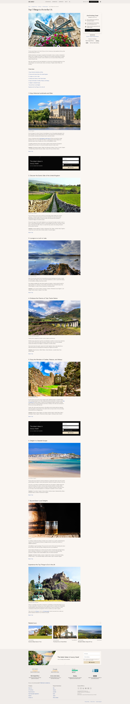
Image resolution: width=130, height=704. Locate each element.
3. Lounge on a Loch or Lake (33, 76)
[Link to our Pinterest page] (88, 688)
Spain (54, 693)
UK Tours (39, 6)
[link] (40, 635)
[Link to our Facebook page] (78, 688)
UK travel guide (46, 611)
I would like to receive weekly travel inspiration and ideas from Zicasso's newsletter (71, 165)
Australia (54, 691)
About (66, 1)
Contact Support (99, 701)
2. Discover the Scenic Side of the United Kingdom (38, 74)
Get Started (92, 30)
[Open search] (70, 2)
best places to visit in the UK (45, 138)
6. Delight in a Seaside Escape (34, 82)
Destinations (48, 1)
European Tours (34, 6)
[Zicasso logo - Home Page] (31, 1)
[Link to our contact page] (91, 688)
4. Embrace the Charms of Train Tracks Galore (37, 78)
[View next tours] (100, 623)
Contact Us (30, 697)
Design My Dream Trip (93, 1)
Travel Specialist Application (33, 693)
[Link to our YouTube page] (86, 688)
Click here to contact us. (45, 682)
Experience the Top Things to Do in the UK (36, 87)
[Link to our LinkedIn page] (83, 688)
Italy (53, 687)
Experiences (54, 1)
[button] (92, 35)
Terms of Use (92, 701)
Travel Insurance (31, 691)
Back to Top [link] (30, 151)
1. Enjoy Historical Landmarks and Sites (35, 72)
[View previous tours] (97, 623)
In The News (30, 689)
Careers (29, 695)
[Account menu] (100, 2)
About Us (30, 687)
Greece (54, 689)
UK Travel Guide (45, 6)
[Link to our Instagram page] (81, 688)
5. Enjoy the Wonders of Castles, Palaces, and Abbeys (38, 80)
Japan (54, 695)
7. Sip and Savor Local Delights (34, 84)
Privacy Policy (87, 701)
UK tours (37, 611)
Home (29, 6)
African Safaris (55, 697)
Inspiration (61, 1)
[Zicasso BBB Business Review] (95, 670)
